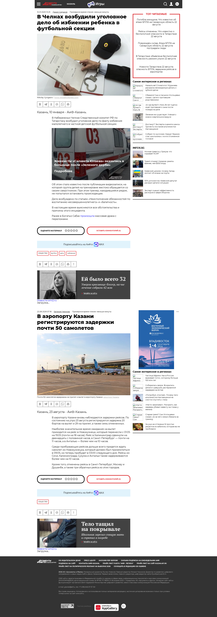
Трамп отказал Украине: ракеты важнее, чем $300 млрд (159, 162)
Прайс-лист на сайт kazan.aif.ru (152, 563)
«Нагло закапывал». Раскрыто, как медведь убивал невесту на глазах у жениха (161, 407)
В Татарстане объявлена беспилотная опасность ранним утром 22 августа (156, 57)
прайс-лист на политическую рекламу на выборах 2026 (84, 566)
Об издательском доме (70, 560)
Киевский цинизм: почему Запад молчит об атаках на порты (159, 172)
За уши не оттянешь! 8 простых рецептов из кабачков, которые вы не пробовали (162, 426)
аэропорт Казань (111, 397)
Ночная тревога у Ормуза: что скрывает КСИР (158, 153)
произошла (87, 216)
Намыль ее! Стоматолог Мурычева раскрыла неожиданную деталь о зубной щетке (161, 87)
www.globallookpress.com (66, 97)
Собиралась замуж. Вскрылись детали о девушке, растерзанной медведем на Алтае (160, 387)
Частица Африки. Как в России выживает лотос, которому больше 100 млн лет (161, 377)
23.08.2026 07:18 (44, 311)
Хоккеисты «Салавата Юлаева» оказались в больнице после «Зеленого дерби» (89, 163)
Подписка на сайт (67, 563)
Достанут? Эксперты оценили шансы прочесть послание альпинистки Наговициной (162, 126)
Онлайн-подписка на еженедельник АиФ (140, 560)
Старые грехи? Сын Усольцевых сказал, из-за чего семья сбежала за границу (161, 416)
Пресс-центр (89, 560)
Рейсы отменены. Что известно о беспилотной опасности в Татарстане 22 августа (156, 34)
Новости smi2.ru (47, 300)
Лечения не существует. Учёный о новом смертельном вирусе (160, 115)
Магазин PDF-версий (108, 560)
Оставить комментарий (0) (108, 231)
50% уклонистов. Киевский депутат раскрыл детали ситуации (161, 182)
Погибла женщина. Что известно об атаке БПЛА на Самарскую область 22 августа (156, 22)
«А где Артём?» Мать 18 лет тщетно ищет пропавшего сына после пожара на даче (161, 107)
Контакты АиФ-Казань (89, 563)
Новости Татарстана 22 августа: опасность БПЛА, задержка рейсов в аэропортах (156, 69)
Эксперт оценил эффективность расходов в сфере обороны (159, 192)
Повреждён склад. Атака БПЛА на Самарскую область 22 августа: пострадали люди (156, 46)
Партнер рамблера (84, 606)
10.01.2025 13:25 (43, 12)
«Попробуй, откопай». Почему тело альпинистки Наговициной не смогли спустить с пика (161, 397)
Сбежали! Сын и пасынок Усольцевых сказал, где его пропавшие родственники (162, 97)
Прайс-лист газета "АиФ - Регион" (118, 563)
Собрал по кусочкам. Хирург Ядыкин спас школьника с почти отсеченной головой (162, 136)
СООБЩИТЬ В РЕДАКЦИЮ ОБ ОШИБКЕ (130, 566)
